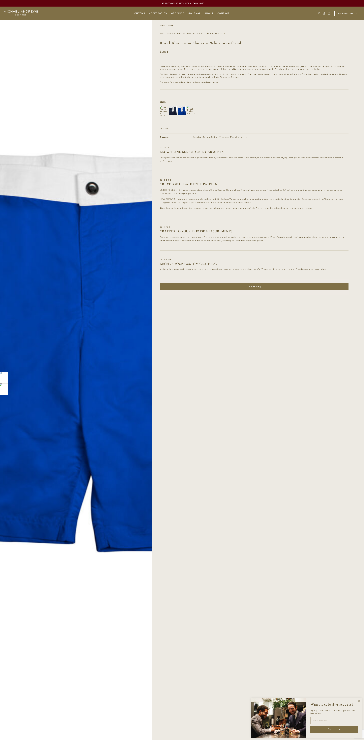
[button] (319, 13)
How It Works (214, 33)
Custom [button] (139, 13)
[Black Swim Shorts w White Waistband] (191, 110)
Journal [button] (194, 13)
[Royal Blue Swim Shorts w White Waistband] (182, 110)
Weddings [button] (177, 13)
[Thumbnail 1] (4, 377)
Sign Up (332, 729)
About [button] (209, 13)
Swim (170, 26)
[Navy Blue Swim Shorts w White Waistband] (173, 110)
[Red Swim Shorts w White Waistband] (164, 111)
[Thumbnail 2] (4, 389)
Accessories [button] (158, 13)
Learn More (198, 3)
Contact (223, 13)
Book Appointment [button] (345, 13)
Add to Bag (254, 287)
